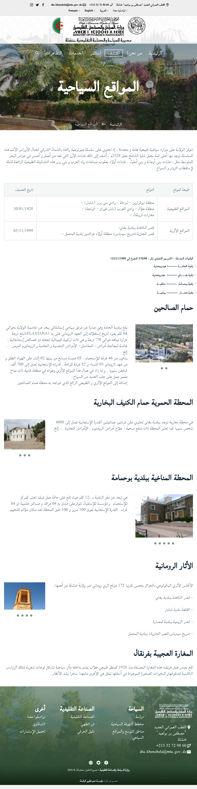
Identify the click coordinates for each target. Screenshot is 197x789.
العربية (103, 10)
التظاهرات (53, 53)
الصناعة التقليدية (82, 717)
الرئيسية (155, 53)
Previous (51, 437)
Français (73, 10)
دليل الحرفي (85, 731)
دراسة (140, 717)
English (89, 10)
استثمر (95, 53)
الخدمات (76, 53)
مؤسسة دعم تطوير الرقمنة (91, 780)
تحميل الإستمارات (32, 731)
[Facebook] (43, 4)
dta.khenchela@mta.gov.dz (66, 4)
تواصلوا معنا (119, 10)
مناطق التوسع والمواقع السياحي (128, 734)
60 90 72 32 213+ (99, 4)
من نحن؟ (134, 53)
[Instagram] (31, 4)
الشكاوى (39, 724)
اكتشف (114, 53)
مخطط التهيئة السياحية (127, 724)
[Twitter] (37, 4)
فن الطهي (87, 724)
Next (188, 346)
